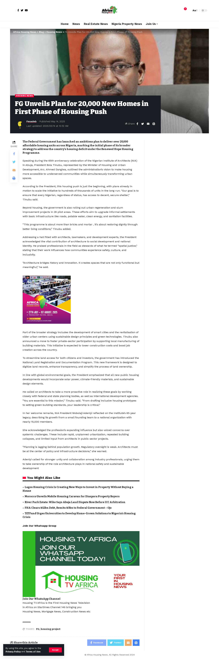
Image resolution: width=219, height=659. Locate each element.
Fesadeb (31, 121)
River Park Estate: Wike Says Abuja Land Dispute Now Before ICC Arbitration (75, 502)
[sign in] (13, 10)
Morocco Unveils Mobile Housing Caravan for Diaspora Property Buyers (72, 496)
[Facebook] (18, 10)
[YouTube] (26, 10)
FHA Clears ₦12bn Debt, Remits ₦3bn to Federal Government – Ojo (68, 507)
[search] (188, 10)
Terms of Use (33, 651)
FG (37, 629)
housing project (50, 629)
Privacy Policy (13, 651)
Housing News (24, 96)
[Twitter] (22, 10)
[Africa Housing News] (109, 10)
